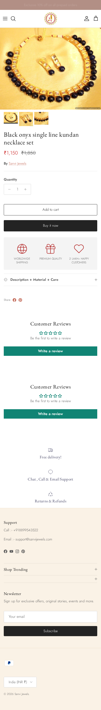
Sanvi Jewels (17, 163)
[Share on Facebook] (14, 300)
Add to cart (51, 209)
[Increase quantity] (27, 189)
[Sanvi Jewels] (50, 18)
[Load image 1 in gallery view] (50, 69)
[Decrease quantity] (8, 189)
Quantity (10, 179)
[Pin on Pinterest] (20, 300)
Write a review (50, 351)
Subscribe (50, 631)
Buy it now (50, 225)
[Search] (15, 18)
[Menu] (5, 18)
